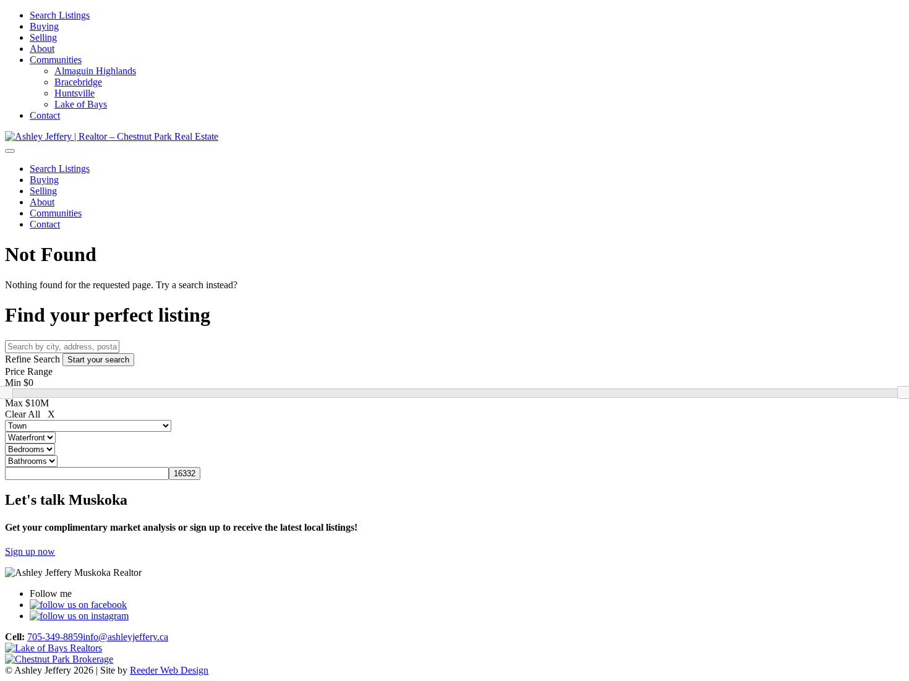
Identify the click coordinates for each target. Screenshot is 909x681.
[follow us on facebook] (78, 604)
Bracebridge (78, 82)
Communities (56, 59)
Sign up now (30, 551)
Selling (43, 37)
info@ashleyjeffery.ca (125, 637)
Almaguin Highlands (95, 71)
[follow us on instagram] (79, 615)
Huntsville (74, 93)
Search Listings (60, 15)
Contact (45, 115)
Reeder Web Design (169, 670)
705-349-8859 (55, 637)
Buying (44, 26)
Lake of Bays (80, 104)
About (42, 48)
